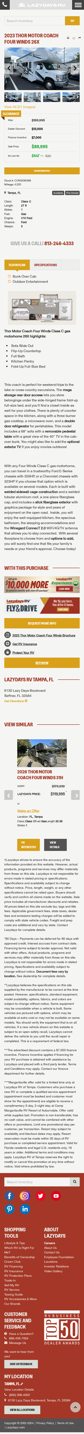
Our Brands (12, 1303)
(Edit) (48, 155)
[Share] (79, 38)
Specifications (45, 265)
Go (72, 21)
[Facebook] (9, 1196)
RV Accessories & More (20, 1299)
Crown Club (12, 1261)
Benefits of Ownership (19, 1257)
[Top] (75, 1407)
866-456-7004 (18, 1338)
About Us (50, 1248)
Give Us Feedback (21, 1364)
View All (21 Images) (19, 107)
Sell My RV (11, 1285)
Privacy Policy (45, 1423)
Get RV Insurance (24, 644)
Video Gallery (53, 1271)
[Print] (68, 38)
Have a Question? (21, 1333)
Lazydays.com (15, 1427)
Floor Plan (17, 265)
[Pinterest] (9, 1209)
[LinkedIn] (25, 1209)
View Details (54, 845)
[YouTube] (56, 1196)
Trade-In (10, 1280)
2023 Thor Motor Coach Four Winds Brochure (43, 635)
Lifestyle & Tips (14, 1243)
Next (75, 795)
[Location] (22, 1384)
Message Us (17, 1343)
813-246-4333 (59, 243)
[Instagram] (25, 1196)
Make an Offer (28, 811)
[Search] (75, 1181)
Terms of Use (65, 1423)
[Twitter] (40, 1196)
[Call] (5, 5)
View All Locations (22, 1410)
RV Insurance (13, 1271)
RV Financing (13, 1266)
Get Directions (14, 701)
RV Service (12, 1289)
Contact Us (51, 1252)
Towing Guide (13, 1294)
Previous (8, 795)
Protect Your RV (23, 652)
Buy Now (42, 663)
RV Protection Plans (18, 1275)
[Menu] (78, 5)
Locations (51, 1261)
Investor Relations (56, 1266)
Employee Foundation (59, 1257)
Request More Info (42, 623)
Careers (49, 1243)
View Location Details (19, 1389)
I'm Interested (42, 170)
